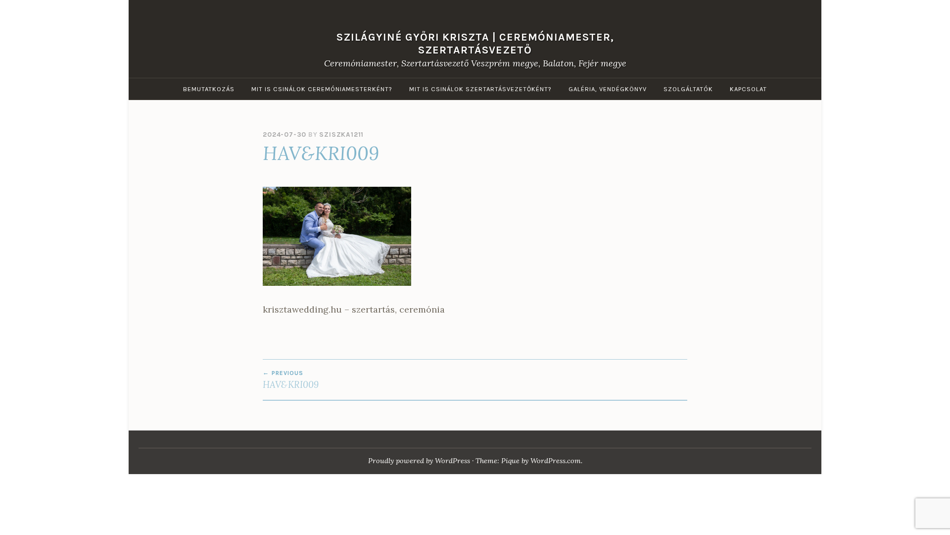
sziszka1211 (341, 134)
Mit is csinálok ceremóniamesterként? (321, 89)
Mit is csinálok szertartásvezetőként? (480, 89)
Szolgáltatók (688, 89)
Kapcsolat (748, 89)
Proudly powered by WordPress (419, 460)
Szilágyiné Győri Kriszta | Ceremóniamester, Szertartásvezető (475, 42)
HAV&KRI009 (291, 380)
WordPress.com (555, 460)
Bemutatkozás (209, 89)
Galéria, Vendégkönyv (608, 89)
